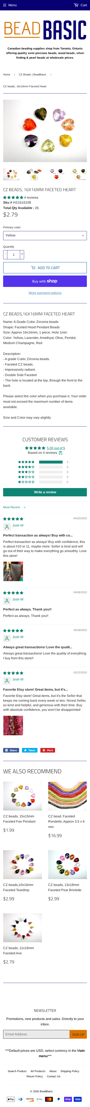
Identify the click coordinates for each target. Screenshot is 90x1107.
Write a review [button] (45, 492)
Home (6, 74)
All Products (38, 1071)
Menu (12, 5)
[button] (13, 197)
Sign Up (78, 1034)
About (53, 1071)
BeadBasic (46, 1091)
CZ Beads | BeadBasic (32, 74)
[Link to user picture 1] (13, 571)
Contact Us (53, 1076)
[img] (13, 519)
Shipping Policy (69, 1071)
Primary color (12, 227)
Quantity (8, 246)
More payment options (45, 293)
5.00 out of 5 (56, 448)
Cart (83, 5)
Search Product (17, 1071)
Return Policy (35, 1076)
